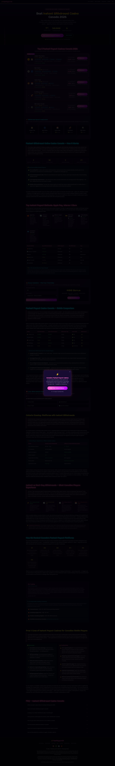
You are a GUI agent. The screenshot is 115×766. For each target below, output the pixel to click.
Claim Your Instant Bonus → (57, 388)
